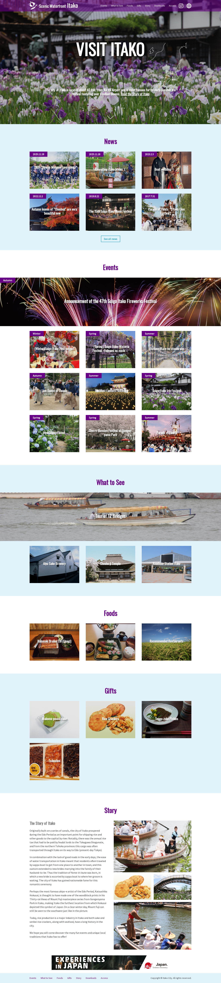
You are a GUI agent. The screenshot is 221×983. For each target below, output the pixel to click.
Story (147, 5)
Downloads (159, 5)
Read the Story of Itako (135, 93)
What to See (117, 5)
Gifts (139, 5)
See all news (110, 238)
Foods (130, 5)
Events (104, 5)
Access (172, 5)
